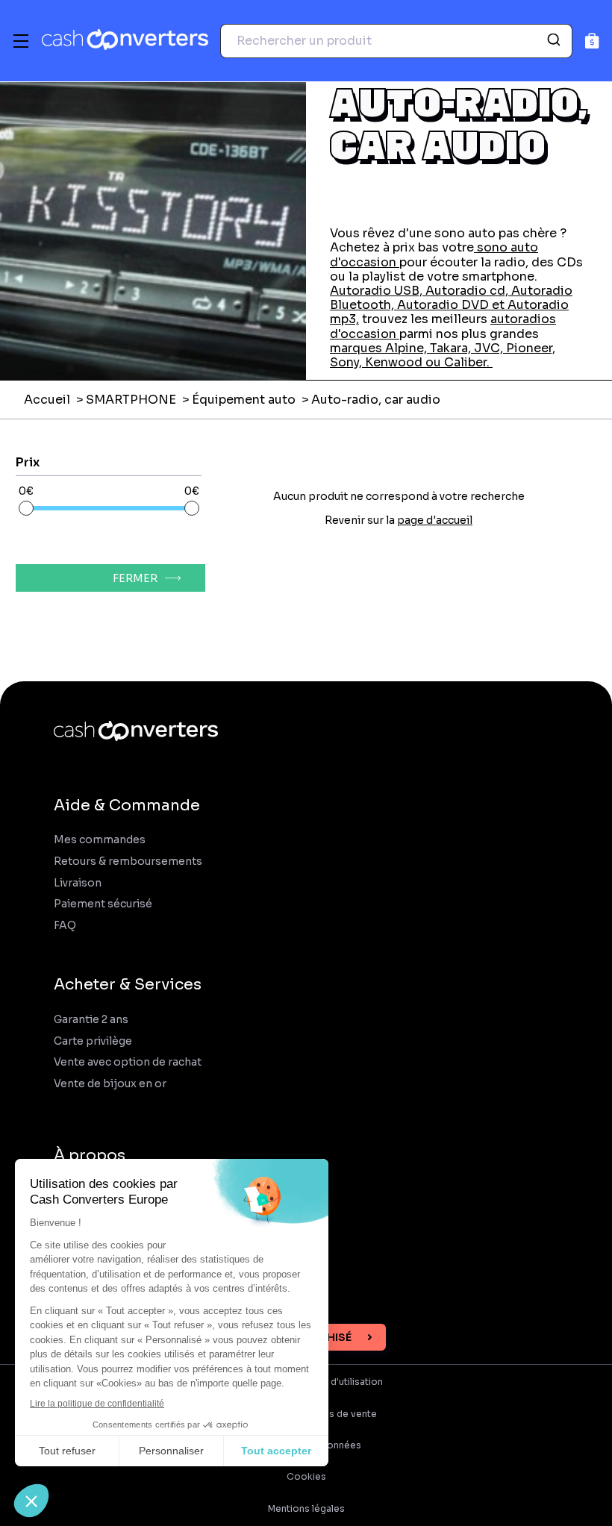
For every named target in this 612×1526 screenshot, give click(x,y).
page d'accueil (434, 520)
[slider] (26, 508)
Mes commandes (100, 840)
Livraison (78, 883)
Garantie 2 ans (91, 1019)
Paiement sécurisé (103, 904)
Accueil (47, 399)
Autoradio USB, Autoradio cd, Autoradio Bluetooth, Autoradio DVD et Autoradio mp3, (451, 305)
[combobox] (396, 41)
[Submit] (556, 41)
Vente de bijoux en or (110, 1084)
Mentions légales (306, 1509)
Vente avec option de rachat (128, 1062)
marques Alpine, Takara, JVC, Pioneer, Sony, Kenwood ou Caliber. (442, 355)
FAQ (65, 925)
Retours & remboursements (128, 861)
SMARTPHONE (131, 399)
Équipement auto (244, 399)
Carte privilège (93, 1041)
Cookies (306, 1477)
